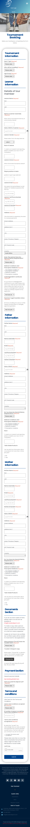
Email (8, 345)
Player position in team (11, 171)
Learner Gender (11, 135)
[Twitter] (7, 780)
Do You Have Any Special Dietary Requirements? (14, 413)
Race (5, 430)
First (5, 100)
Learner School (11, 160)
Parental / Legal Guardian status (14, 298)
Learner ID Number (12, 205)
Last (5, 107)
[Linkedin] (18, 780)
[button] (27, 3)
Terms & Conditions (8, 823)
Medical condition (11, 272)
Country (6, 251)
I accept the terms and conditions (12, 735)
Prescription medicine (12, 274)
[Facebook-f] (11, 780)
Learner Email (11, 182)
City (5, 233)
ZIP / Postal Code (9, 245)
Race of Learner (9, 145)
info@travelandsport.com (12, 623)
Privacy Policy (18, 823)
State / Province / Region (11, 239)
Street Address (8, 221)
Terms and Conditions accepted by (14, 704)
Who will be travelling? (14, 67)
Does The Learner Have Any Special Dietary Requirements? (13, 258)
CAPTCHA (7, 746)
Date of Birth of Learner (14, 128)
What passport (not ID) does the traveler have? (14, 642)
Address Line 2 (8, 227)
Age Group (10, 73)
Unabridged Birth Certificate (13, 277)
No (6, 455)
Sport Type (10, 61)
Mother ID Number (12, 506)
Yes (7, 457)
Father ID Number (12, 359)
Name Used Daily (12, 338)
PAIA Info (25, 823)
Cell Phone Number (13, 352)
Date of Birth (11, 366)
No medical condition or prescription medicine (12, 270)
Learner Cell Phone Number (12, 198)
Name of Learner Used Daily (12, 114)
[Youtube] (15, 780)
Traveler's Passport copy (12, 649)
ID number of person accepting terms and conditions (14, 712)
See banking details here (11, 679)
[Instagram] (22, 780)
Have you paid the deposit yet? (14, 682)
